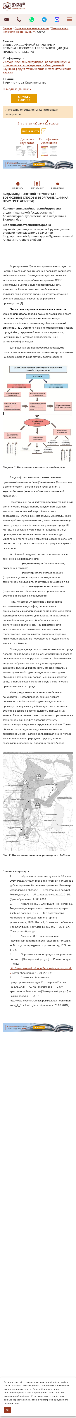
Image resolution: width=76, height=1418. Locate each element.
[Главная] (17, 6)
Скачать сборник (24, 98)
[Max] (57, 19)
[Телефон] (19, 19)
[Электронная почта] (6, 19)
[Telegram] (44, 19)
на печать (17, 187)
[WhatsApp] (31, 19)
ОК (7, 1410)
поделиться (57, 187)
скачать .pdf (37, 187)
